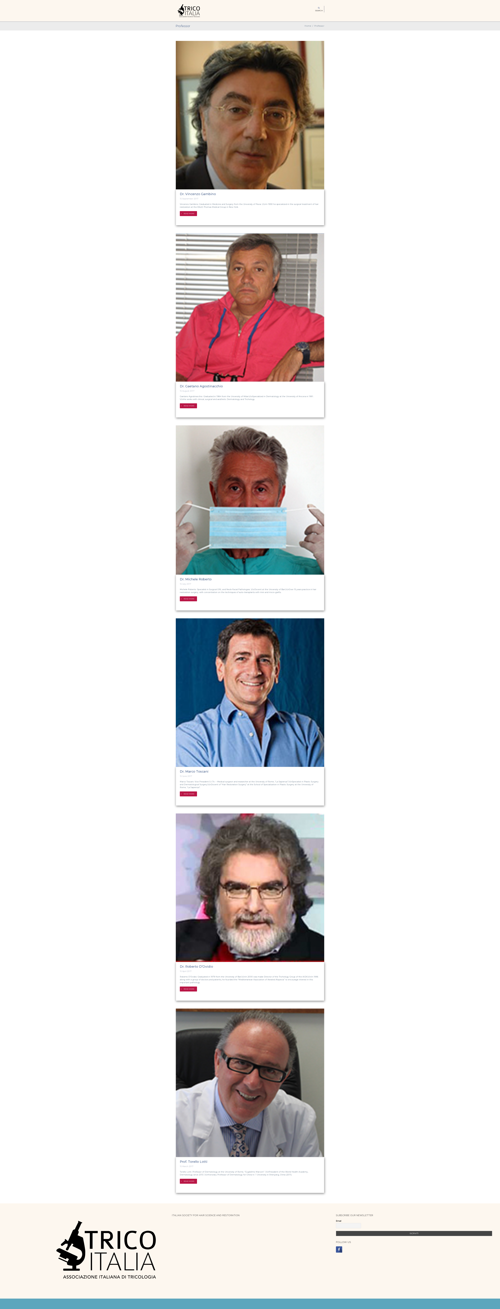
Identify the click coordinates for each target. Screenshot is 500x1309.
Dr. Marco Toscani (194, 771)
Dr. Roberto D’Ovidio (196, 966)
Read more (189, 213)
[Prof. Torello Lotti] (250, 1082)
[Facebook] (339, 1249)
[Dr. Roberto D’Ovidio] (250, 887)
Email (338, 1221)
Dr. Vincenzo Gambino (198, 194)
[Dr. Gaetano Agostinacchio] (250, 307)
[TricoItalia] (189, 10)
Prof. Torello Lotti (194, 1162)
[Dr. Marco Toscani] (250, 692)
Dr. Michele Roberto (196, 579)
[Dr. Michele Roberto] (250, 500)
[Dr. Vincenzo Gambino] (250, 115)
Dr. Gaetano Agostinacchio (201, 386)
